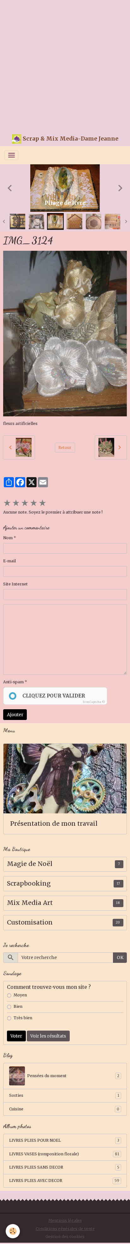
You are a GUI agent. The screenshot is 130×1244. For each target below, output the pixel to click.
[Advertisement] (65, 65)
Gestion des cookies (65, 1236)
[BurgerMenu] (11, 155)
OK (120, 957)
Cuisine (64, 1109)
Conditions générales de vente (65, 1228)
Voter (16, 1036)
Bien (18, 1006)
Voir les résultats (48, 1036)
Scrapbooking (29, 883)
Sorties (64, 1095)
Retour (64, 447)
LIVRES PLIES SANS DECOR (64, 1167)
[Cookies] (13, 1231)
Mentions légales (65, 1220)
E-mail (9, 561)
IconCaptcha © (94, 702)
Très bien (23, 1017)
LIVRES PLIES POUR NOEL (64, 1140)
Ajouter (15, 714)
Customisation (30, 922)
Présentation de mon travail (54, 823)
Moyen (20, 995)
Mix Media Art (30, 902)
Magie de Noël (29, 864)
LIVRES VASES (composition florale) (64, 1154)
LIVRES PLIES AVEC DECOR (64, 1180)
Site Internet (15, 584)
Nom (8, 537)
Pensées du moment (73, 1075)
